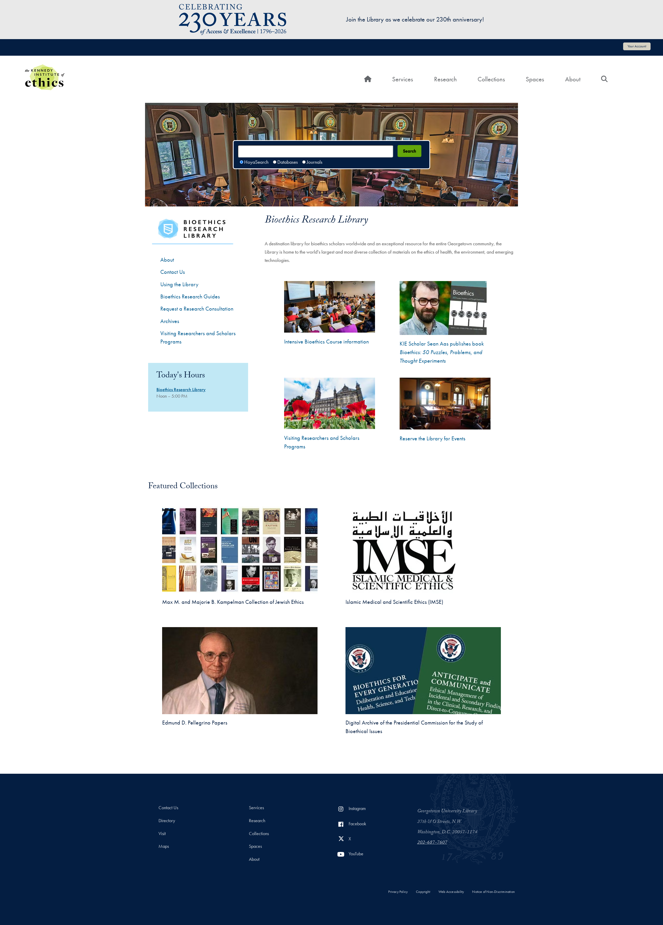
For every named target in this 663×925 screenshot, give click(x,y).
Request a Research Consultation (196, 308)
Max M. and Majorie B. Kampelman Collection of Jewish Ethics (233, 602)
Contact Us (172, 272)
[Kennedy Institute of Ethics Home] (44, 68)
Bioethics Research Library (181, 389)
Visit (162, 833)
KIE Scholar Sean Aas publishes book (442, 352)
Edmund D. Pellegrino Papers (194, 722)
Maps (163, 846)
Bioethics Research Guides (190, 296)
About (572, 79)
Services (402, 79)
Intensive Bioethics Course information (326, 341)
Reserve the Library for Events (432, 438)
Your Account (637, 46)
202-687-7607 (432, 843)
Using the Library (179, 284)
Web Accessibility (451, 892)
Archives (169, 321)
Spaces (535, 79)
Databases (287, 162)
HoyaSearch (256, 162)
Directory (166, 820)
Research (445, 79)
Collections (491, 79)
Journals (314, 162)
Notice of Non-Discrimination (493, 892)
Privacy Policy (398, 892)
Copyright (423, 892)
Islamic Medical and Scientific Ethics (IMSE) (394, 602)
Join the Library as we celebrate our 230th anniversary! (415, 19)
